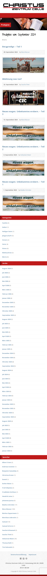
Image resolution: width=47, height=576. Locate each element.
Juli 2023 (5, 425)
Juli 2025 (5, 324)
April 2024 (5, 387)
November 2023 (7, 408)
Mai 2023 (5, 434)
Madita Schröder (25, 190)
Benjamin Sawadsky (9, 471)
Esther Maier (6, 484)
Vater (4, 244)
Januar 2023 (6, 451)
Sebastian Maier (25, 155)
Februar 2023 (6, 446)
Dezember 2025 (7, 302)
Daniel (4, 479)
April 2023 (5, 438)
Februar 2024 (6, 396)
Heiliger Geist (7, 231)
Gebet (4, 227)
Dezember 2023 (7, 404)
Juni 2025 (5, 328)
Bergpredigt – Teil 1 (12, 46)
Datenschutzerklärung (18, 554)
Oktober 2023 (7, 413)
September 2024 (8, 366)
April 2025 (5, 336)
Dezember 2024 (7, 353)
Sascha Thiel (25, 84)
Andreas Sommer (8, 467)
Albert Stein (6, 462)
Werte (4, 257)
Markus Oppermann (9, 513)
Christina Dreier (8, 475)
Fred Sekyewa (7, 488)
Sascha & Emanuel (8, 530)
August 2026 (6, 268)
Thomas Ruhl (6, 543)
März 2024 (5, 391)
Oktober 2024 (7, 362)
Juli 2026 (5, 273)
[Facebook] (21, 558)
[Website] (26, 558)
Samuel (4, 522)
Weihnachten (7, 253)
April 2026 (5, 285)
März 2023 (5, 442)
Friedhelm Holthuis (9, 492)
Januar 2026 (6, 298)
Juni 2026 (5, 277)
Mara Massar (25, 52)
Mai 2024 (5, 383)
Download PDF (36, 84)
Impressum (32, 554)
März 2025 (5, 341)
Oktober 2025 (7, 311)
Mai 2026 (5, 281)
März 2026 (5, 290)
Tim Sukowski (7, 547)
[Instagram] (23, 558)
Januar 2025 (6, 349)
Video (33, 52)
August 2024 (6, 370)
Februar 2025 (6, 345)
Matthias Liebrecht (9, 517)
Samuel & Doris (7, 526)
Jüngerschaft (7, 236)
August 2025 (6, 319)
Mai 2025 (5, 332)
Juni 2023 (5, 430)
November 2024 (7, 358)
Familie (4, 223)
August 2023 (6, 421)
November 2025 (7, 307)
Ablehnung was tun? (12, 79)
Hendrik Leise (7, 496)
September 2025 (8, 315)
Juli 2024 (5, 374)
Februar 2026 (6, 294)
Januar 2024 (6, 400)
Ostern (4, 240)
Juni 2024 (5, 379)
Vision (4, 248)
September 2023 (8, 417)
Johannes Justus (8, 501)
